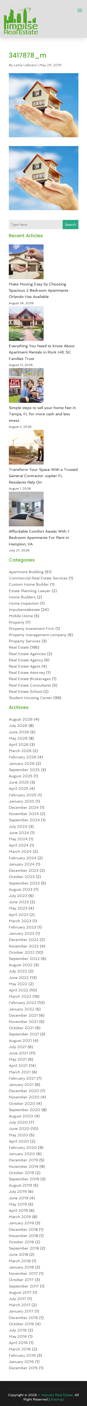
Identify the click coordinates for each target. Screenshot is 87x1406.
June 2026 (19, 732)
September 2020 (24, 1110)
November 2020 (24, 1097)
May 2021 (18, 1059)
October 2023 (22, 877)
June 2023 (19, 902)
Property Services (24, 641)
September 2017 (24, 1286)
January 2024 (22, 864)
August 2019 (20, 1185)
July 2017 (17, 1299)
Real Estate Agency (26, 660)
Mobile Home (21, 616)
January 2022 (21, 1009)
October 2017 (21, 1280)
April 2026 (19, 744)
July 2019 (18, 1191)
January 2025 (21, 801)
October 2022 (22, 952)
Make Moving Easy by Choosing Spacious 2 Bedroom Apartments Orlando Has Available (38, 290)
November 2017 (23, 1273)
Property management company (37, 635)
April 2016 (18, 1342)
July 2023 (18, 896)
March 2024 (20, 851)
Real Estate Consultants (30, 685)
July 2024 (18, 826)
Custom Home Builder (29, 584)
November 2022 (24, 946)
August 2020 (21, 1116)
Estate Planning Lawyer (30, 591)
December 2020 (24, 1091)
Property (16, 622)
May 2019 (18, 1204)
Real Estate (19, 647)
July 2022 (18, 971)
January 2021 (21, 1084)
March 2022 (20, 996)
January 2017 (21, 1311)
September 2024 (24, 820)
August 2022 (20, 965)
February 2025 (22, 795)
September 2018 (24, 1248)
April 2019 (18, 1210)
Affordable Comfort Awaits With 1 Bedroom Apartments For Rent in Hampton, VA (39, 537)
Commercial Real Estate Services (38, 578)
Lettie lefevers (25, 65)
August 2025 (20, 776)
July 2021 (17, 1047)
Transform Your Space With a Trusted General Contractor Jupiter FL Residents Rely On (43, 475)
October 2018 (21, 1242)
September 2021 (24, 1034)
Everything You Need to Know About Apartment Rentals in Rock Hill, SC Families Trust (41, 352)
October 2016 (21, 1324)
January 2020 (22, 1154)
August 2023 (20, 889)
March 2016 (20, 1349)
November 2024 (24, 814)
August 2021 (20, 1040)
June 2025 (19, 782)
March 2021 (20, 1072)
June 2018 (18, 1254)
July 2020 (18, 1122)
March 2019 (20, 1217)
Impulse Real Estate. (58, 1395)
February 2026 (22, 757)
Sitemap (57, 1399)
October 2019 (21, 1173)
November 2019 (23, 1166)
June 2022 (19, 977)
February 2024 (22, 858)
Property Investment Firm (31, 628)
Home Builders (22, 597)
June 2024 (19, 833)
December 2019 (23, 1160)
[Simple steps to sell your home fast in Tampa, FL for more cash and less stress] (26, 386)
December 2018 (23, 1229)
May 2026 (18, 738)
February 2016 (22, 1355)
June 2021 (18, 1053)
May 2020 (18, 1135)
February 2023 (22, 927)
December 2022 (24, 939)
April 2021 (18, 1065)
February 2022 (22, 1002)
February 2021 (22, 1078)
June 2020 (19, 1128)
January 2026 (22, 763)
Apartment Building (26, 572)
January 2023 (21, 933)
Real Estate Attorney (27, 672)
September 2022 (24, 958)
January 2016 (21, 1361)
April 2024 (19, 845)
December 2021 (23, 1015)
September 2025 (24, 770)
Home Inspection (24, 603)
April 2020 (19, 1141)
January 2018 (21, 1267)
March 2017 (19, 1305)
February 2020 (23, 1147)
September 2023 (24, 883)
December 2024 (24, 807)
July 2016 (18, 1330)
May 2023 (18, 908)
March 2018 (20, 1261)
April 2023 (18, 914)
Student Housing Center (30, 698)
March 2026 (20, 751)
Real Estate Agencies (27, 654)
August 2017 (20, 1292)
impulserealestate (24, 609)
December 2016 (23, 1317)
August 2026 (21, 719)
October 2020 (22, 1103)
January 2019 (21, 1223)
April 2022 (18, 990)
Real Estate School (25, 691)
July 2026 (18, 725)
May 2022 (18, 984)
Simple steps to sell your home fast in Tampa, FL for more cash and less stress (42, 414)
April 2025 (18, 788)
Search (70, 224)
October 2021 (21, 1028)
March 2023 (20, 921)
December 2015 (23, 1368)
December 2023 (24, 870)
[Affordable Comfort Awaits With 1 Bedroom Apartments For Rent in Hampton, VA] (26, 510)
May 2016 (18, 1336)
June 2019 (18, 1198)
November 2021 (23, 1021)
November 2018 (23, 1236)
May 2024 (18, 839)
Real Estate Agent (24, 666)
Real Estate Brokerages (30, 679)
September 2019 (24, 1179)
